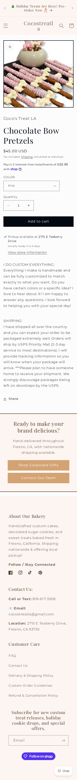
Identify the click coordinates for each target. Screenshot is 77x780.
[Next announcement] (72, 8)
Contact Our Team (38, 478)
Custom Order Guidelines (30, 686)
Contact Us (18, 666)
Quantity (10, 197)
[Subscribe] (63, 740)
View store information (27, 252)
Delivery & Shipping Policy (31, 676)
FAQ (12, 656)
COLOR (9, 177)
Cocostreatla (29, 776)
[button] (5, 26)
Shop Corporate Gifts (38, 465)
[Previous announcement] (4, 8)
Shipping (27, 156)
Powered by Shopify (54, 776)
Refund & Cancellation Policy (33, 695)
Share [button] (13, 399)
